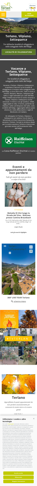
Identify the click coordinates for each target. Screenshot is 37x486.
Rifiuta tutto (18, 477)
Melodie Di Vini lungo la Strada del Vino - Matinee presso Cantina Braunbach (18, 215)
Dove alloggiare (29, 14)
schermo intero (20, 301)
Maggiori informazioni (18, 481)
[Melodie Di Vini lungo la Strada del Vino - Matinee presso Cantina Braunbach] (18, 195)
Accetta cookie (18, 473)
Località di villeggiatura (18, 52)
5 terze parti (11, 424)
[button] (33, 418)
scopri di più (18, 227)
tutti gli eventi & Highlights (18, 232)
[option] (18, 38)
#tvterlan (18, 338)
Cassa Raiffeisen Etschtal (15, 150)
